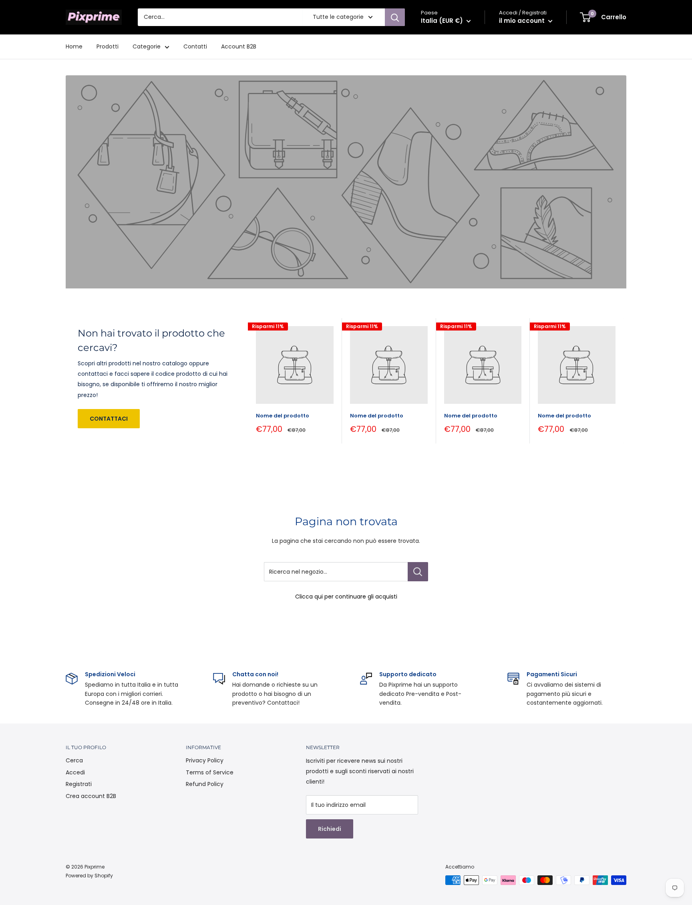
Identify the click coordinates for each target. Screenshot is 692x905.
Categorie (147, 46)
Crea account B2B (91, 796)
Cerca (74, 760)
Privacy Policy (204, 760)
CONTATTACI (109, 419)
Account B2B (238, 46)
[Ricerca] (395, 17)
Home (74, 46)
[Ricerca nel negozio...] (418, 571)
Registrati (79, 784)
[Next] (624, 381)
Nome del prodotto (282, 415)
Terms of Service (209, 772)
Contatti (195, 46)
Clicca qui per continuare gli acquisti (346, 597)
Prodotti (108, 46)
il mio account (522, 20)
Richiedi (329, 829)
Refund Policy (204, 784)
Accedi (75, 772)
